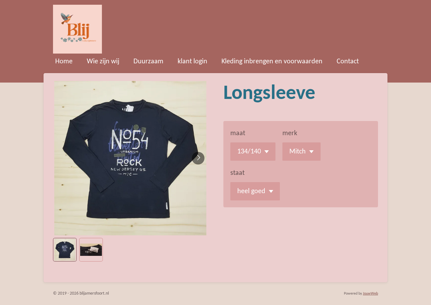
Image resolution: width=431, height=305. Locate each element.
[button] (65, 250)
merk (289, 133)
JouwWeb (370, 294)
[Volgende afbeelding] (198, 158)
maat (237, 133)
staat (237, 173)
